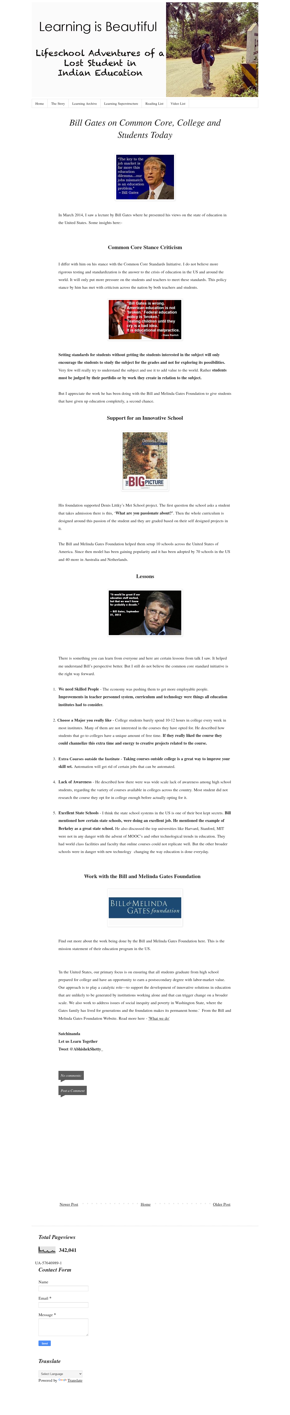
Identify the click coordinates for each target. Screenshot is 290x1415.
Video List (178, 103)
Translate (75, 1380)
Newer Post (69, 1204)
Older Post (221, 1204)
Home (39, 103)
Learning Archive (84, 103)
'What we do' (158, 1018)
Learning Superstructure (121, 103)
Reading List (154, 103)
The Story (58, 103)
